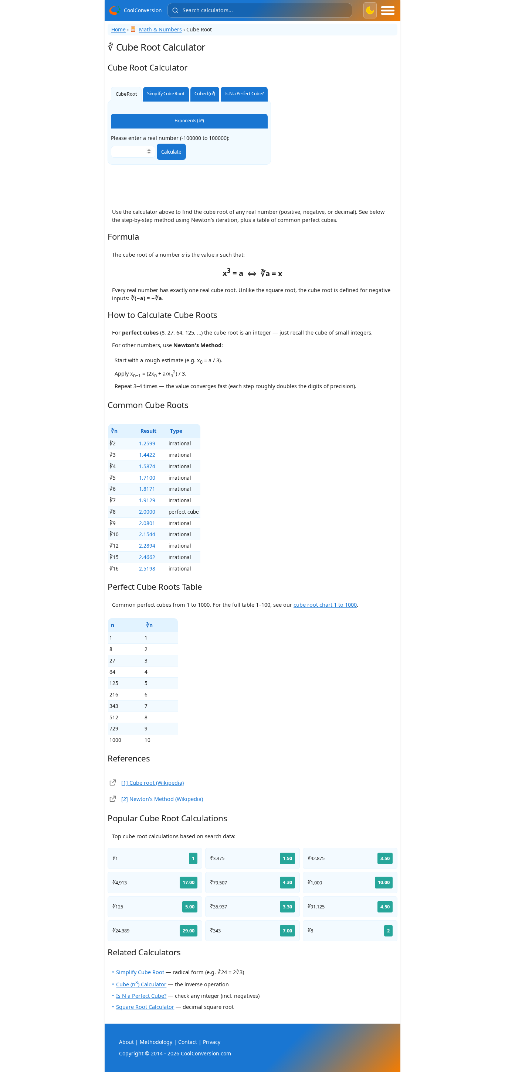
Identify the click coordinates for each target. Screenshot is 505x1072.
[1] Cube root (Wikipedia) (152, 782)
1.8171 (147, 488)
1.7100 (147, 477)
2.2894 (147, 545)
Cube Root (126, 94)
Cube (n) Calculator (141, 984)
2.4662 (147, 557)
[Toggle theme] (370, 10)
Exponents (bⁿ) (189, 120)
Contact (187, 1041)
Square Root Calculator (145, 1006)
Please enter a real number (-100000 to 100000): (170, 138)
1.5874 (147, 466)
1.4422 (147, 454)
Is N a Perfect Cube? (244, 93)
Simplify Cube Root (165, 93)
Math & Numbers (160, 29)
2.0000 (147, 511)
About (126, 1041)
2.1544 (147, 534)
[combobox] (259, 10)
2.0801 (147, 523)
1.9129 (147, 500)
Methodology (156, 1041)
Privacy (211, 1041)
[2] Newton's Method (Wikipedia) (162, 798)
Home (118, 29)
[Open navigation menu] (388, 10)
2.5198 (147, 568)
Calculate (171, 151)
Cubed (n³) (204, 93)
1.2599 (147, 443)
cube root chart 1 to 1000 (325, 604)
